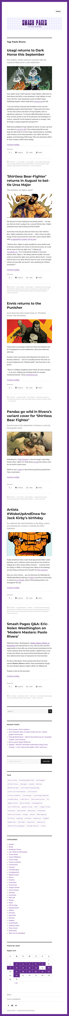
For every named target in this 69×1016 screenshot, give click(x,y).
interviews (10, 698)
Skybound (37, 818)
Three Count (13, 928)
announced (38, 101)
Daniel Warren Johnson (14, 289)
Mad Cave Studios (14, 814)
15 (49, 968)
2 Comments (12, 401)
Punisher (38, 399)
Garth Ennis (39, 397)
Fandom (12, 880)
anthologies (40, 780)
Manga (11, 900)
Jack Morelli (21, 811)
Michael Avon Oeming (28, 609)
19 (29, 971)
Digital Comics (14, 875)
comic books (39, 162)
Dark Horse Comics (38, 799)
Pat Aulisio (46, 609)
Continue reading (13, 144)
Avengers (23, 784)
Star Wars (21, 822)
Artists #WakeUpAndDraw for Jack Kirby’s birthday (26, 514)
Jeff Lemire (31, 811)
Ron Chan (16, 611)
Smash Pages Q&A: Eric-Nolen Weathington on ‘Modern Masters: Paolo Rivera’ (27, 630)
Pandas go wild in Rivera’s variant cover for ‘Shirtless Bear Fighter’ (29, 416)
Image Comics (34, 289)
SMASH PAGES (11, 1010)
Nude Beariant (23, 459)
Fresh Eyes (12, 882)
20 (36, 971)
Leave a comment (36, 165)
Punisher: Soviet (46, 399)
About (9, 995)
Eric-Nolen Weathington (44, 696)
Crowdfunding (14, 870)
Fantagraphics (37, 803)
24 (17, 975)
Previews (12, 913)
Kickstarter (41, 811)
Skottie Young (34, 164)
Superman (31, 822)
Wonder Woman (33, 826)
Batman (39, 784)
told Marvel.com (31, 375)
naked (20, 469)
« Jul (16, 983)
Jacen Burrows (11, 399)
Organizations (14, 908)
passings (19, 818)
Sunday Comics (14, 925)
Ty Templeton (44, 611)
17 (16, 971)
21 (42, 971)
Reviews (11, 918)
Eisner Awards (25, 803)
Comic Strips (13, 859)
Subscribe (46, 761)
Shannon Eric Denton (33, 611)
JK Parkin (12, 162)
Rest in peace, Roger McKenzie (20, 742)
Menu (58, 11)
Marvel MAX (24, 399)
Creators (29, 607)
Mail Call (12, 898)
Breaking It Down (15, 849)
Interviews (33, 696)
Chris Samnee (38, 607)
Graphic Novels (14, 887)
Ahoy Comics (12, 780)
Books (11, 847)
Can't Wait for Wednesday (30, 788)
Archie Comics (13, 784)
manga (25, 814)
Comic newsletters (13, 999)
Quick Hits (12, 915)
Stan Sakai (42, 164)
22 (49, 971)
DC (48, 799)
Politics (11, 910)
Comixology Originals (41, 795)
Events (11, 877)
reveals (36, 462)
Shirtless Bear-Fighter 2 (40, 291)
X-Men (43, 826)
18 (23, 971)
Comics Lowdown (14, 795)
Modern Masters (18, 698)
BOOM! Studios (13, 788)
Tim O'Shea (12, 696)
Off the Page (13, 905)
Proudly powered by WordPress (26, 1010)
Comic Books (30, 162)
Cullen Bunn (24, 799)
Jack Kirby (10, 609)
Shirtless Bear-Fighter (26, 291)
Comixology (27, 795)
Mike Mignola (41, 814)
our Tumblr (20, 580)
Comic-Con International (17, 792)
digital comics (13, 803)
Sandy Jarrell (23, 611)
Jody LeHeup (43, 289)
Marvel (18, 399)
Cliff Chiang (45, 607)
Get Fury (46, 397)
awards (31, 784)
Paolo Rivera (26, 164)
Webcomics (13, 930)
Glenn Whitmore (14, 807)
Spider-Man (12, 822)
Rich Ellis (9, 611)
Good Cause (13, 885)
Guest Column (14, 890)
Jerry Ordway (17, 609)
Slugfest (46, 818)
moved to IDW (21, 129)
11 (23, 968)
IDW (36, 807)
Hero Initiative (42, 570)
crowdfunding (13, 799)
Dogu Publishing (17, 164)
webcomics (41, 822)
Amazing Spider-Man (26, 780)
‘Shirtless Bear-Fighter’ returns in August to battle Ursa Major (28, 180)
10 (16, 968)
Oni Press (11, 818)
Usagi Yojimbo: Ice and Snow (20, 165)
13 (36, 968)
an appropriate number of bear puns (23, 239)
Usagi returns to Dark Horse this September (25, 52)
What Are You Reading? (16, 826)
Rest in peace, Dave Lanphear (19, 729)
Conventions (13, 865)
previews (28, 818)
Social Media (13, 923)
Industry (12, 892)
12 (29, 968)
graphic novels (27, 807)
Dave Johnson (25, 289)
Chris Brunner (39, 287)
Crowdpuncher (14, 872)
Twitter (32, 577)
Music (11, 903)
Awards (11, 844)
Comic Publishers (15, 857)
